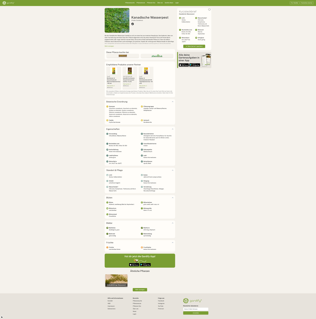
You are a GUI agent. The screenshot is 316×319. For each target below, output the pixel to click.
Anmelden (196, 313)
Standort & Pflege (114, 170)
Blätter (109, 223)
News (134, 311)
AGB (109, 303)
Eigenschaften (113, 129)
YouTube (160, 306)
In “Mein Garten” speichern (194, 46)
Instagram (161, 303)
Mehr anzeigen (140, 289)
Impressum (111, 306)
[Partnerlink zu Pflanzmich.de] (157, 56)
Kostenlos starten (306, 3)
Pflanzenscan (141, 3)
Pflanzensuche (130, 3)
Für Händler (294, 3)
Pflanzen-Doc (151, 3)
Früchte (109, 242)
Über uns (160, 3)
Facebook (161, 301)
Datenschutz (111, 309)
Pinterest (161, 309)
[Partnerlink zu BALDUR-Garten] (122, 56)
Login (177, 3)
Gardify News (169, 3)
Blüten (109, 197)
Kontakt (110, 301)
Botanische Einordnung (116, 101)
